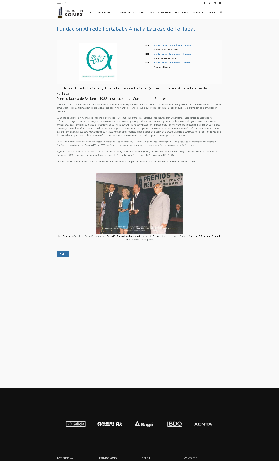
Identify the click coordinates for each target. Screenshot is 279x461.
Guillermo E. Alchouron (199, 236)
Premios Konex (124, 12)
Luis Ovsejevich (65, 236)
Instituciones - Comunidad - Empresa (173, 45)
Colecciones (180, 12)
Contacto (212, 12)
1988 (147, 45)
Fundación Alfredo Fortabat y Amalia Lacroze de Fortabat (134, 236)
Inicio (92, 12)
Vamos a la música (146, 12)
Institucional (104, 12)
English (63, 254)
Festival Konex (164, 12)
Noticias (196, 12)
